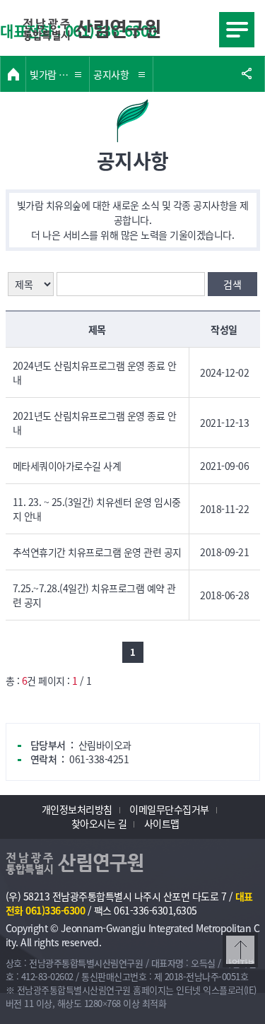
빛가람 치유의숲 (59, 74)
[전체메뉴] (236, 29)
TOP (235, 965)
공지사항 (111, 74)
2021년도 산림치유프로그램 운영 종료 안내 (95, 422)
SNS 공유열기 (246, 74)
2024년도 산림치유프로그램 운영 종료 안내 (95, 372)
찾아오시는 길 (99, 823)
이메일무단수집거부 (169, 809)
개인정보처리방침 (77, 809)
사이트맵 (161, 823)
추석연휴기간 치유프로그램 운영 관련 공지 (97, 552)
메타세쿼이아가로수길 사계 (67, 466)
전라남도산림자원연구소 (92, 29)
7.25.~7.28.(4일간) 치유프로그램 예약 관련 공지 (94, 595)
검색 (232, 284)
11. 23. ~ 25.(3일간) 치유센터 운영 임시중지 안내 (97, 509)
